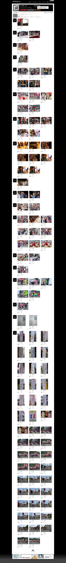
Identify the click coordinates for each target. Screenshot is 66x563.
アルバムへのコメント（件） (48, 12)
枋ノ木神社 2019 (23, 5)
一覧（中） (22, 14)
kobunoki (19, 15)
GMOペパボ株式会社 (52, 2)
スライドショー (30, 14)
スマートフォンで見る (37, 5)
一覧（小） (19, 14)
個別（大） (26, 14)
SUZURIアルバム (16, 2)
